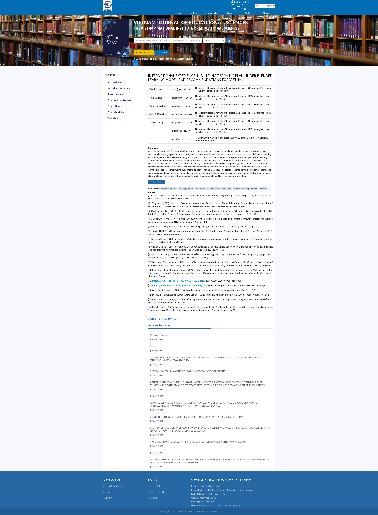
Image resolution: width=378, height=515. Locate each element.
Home (178, 13)
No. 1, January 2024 (168, 319)
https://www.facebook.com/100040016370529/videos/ (178, 281)
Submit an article (144, 52)
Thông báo (112, 118)
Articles (195, 13)
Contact (108, 498)
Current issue (141, 59)
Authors (249, 13)
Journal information (117, 94)
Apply (228, 40)
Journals (212, 13)
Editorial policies (115, 112)
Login (236, 2)
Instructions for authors (119, 88)
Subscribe (162, 52)
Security (154, 498)
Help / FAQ (155, 486)
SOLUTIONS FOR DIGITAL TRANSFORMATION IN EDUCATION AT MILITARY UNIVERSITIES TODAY (196, 417)
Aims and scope (115, 82)
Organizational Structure (119, 100)
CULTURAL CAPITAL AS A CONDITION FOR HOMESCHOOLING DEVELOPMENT (187, 371)
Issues (230, 13)
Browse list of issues (162, 59)
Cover (152, 346)
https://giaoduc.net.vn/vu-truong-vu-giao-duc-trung (177, 285)
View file (157, 182)
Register (246, 2)
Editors (108, 492)
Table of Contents (158, 335)
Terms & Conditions (114, 486)
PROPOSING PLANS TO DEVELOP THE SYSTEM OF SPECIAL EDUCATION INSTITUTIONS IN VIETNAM (198, 442)
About (266, 13)
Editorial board (114, 106)
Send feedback (157, 492)
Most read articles (184, 59)
